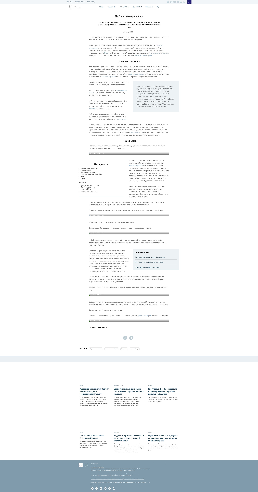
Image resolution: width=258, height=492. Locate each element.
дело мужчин (122, 119)
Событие (116, 432)
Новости (149, 7)
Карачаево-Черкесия (96, 349)
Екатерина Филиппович (98, 328)
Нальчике (108, 53)
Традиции (124, 349)
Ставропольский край (112, 349)
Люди (101, 7)
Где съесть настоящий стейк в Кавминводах (150, 257)
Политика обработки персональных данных (103, 479)
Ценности (137, 7)
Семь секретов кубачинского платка (147, 267)
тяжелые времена (136, 165)
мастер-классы (137, 132)
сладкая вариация (109, 76)
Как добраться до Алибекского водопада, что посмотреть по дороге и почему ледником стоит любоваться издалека (163, 399)
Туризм (82, 385)
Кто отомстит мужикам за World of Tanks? (149, 262)
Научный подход (118, 385)
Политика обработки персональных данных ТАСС (130, 479)
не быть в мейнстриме (143, 55)
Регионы (69, 2)
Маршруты (124, 7)
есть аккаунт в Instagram (158, 53)
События (112, 7)
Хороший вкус (135, 349)
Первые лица (91, 2)
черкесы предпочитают (135, 74)
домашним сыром (144, 315)
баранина (92, 108)
